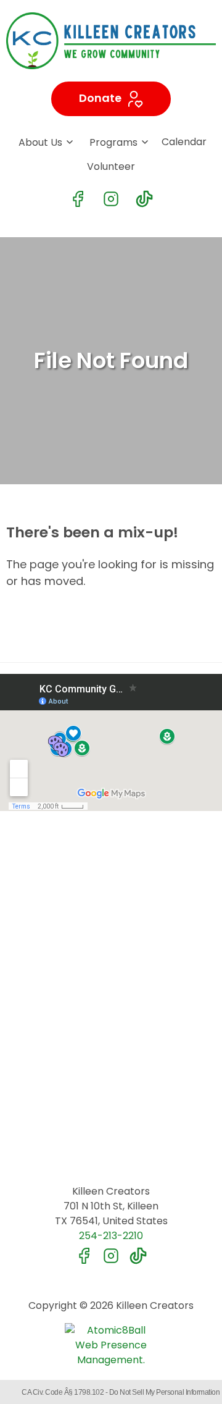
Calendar (184, 142)
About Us (40, 142)
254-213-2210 (111, 1236)
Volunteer (111, 166)
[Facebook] (78, 199)
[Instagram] (111, 199)
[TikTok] (144, 199)
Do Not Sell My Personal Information (164, 1392)
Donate (101, 98)
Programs (113, 142)
